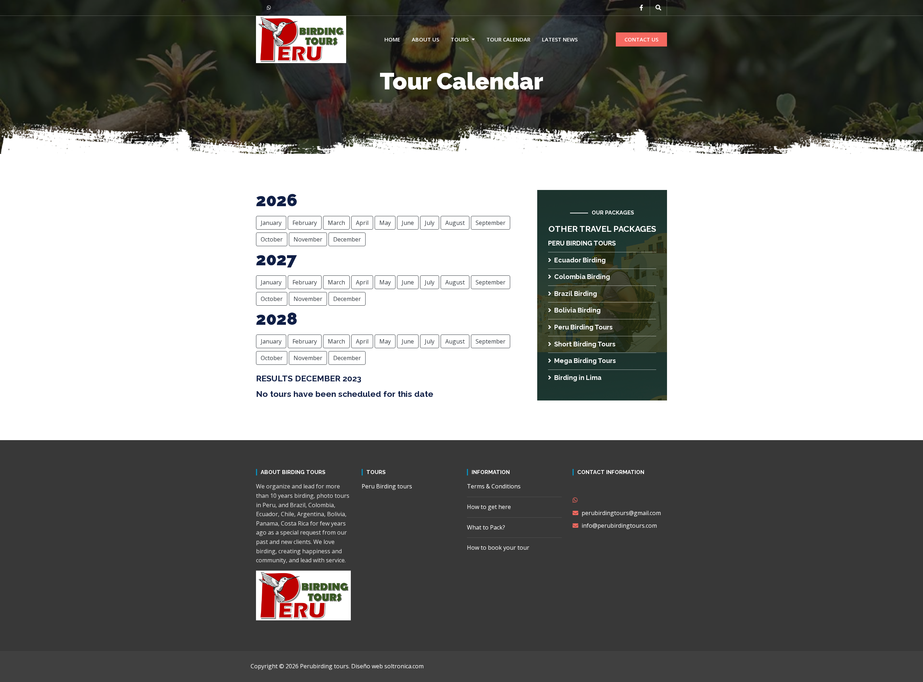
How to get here (489, 507)
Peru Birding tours (582, 243)
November (307, 239)
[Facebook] (641, 8)
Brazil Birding (575, 293)
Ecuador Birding (580, 260)
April (362, 223)
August (455, 223)
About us (425, 39)
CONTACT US (641, 39)
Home (392, 39)
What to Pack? (486, 527)
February (304, 223)
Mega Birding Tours (585, 360)
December (347, 239)
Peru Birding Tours (583, 327)
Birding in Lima (577, 377)
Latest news (560, 39)
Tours (460, 39)
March (336, 223)
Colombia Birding (582, 276)
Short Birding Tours (584, 344)
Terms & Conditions (494, 486)
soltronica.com (404, 666)
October (272, 239)
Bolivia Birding (577, 310)
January (271, 223)
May (385, 223)
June (408, 223)
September (490, 223)
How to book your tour (498, 548)
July (429, 223)
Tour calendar (508, 39)
